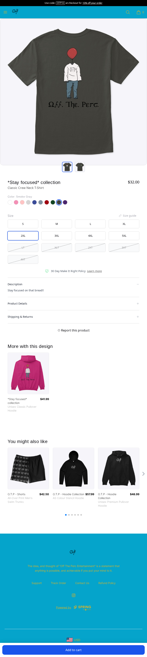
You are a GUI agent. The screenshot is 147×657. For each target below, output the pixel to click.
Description (15, 284)
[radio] (23, 224)
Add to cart (73, 650)
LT (23, 247)
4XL (90, 235)
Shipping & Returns (20, 316)
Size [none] (10, 216)
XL (124, 224)
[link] (28, 373)
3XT (124, 247)
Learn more (94, 271)
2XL (23, 235)
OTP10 (60, 3)
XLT (57, 247)
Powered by (63, 607)
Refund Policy (107, 583)
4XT (23, 259)
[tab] (67, 167)
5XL (124, 235)
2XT (90, 247)
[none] (127, 216)
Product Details (17, 303)
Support (37, 583)
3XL (57, 235)
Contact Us (82, 583)
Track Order (58, 583)
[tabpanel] (73, 92)
